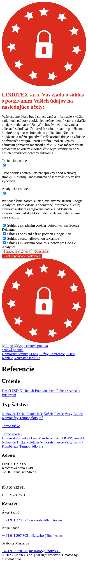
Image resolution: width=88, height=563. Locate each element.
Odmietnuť (41, 251)
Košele (48, 414)
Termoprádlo (28, 418)
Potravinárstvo (45, 391)
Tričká (20, 414)
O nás (33, 354)
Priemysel (9, 395)
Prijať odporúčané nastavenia (22, 256)
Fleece (59, 414)
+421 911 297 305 (15, 535)
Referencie (57, 354)
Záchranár (27, 391)
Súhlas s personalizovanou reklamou (33, 238)
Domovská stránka (15, 354)
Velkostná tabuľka (27, 358)
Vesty (68, 414)
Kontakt (7, 358)
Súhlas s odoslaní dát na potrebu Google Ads (39, 234)
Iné (41, 418)
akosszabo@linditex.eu (45, 520)
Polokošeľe (34, 414)
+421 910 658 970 (15, 551)
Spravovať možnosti (17, 251)
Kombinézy (10, 418)
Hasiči (6, 391)
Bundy (78, 414)
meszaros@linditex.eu (44, 551)
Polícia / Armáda (68, 391)
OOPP (70, 354)
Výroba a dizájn (50, 438)
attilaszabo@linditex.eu (45, 535)
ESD (15, 391)
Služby (44, 354)
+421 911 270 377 (15, 520)
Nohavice (9, 414)
